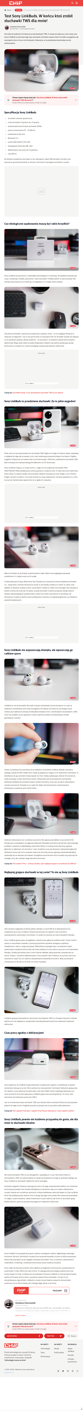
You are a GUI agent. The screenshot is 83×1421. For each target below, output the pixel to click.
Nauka (56, 1349)
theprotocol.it (9, 1372)
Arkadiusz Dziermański (18, 26)
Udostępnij (12, 1336)
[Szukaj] (72, 3)
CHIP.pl (12, 1369)
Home (9, 10)
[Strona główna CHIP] (15, 3)
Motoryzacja (45, 1356)
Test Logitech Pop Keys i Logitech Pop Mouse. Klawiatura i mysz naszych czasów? (43, 1111)
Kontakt (71, 1355)
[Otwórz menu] (77, 3)
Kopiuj (73, 1336)
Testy (19, 10)
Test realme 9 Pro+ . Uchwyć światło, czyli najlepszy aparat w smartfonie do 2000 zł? (44, 864)
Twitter (50, 1336)
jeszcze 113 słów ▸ (20, 1315)
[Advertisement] (41, 368)
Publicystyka (59, 1352)
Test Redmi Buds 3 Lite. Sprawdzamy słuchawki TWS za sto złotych (38, 393)
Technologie (45, 1349)
